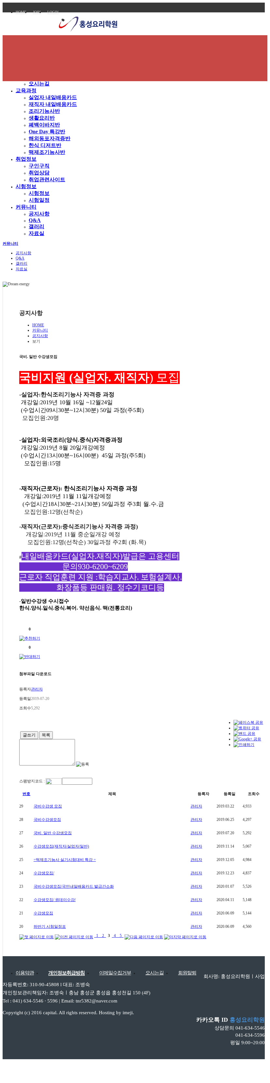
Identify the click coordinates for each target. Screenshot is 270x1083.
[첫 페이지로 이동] (36, 935)
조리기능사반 (44, 111)
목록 (46, 735)
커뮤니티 (26, 207)
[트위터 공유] (246, 728)
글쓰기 (29, 735)
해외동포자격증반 (49, 138)
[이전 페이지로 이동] (74, 935)
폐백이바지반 (44, 124)
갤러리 (36, 226)
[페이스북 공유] (248, 722)
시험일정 (39, 200)
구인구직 (39, 166)
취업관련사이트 (47, 179)
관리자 (196, 806)
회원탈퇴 (187, 972)
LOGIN (53, 12)
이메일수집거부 (115, 972)
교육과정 (26, 90)
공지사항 (39, 213)
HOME (21, 12)
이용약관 (25, 972)
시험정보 (26, 186)
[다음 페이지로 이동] (144, 935)
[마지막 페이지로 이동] (185, 935)
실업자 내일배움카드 (53, 97)
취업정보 (26, 159)
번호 (26, 794)
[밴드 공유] (244, 733)
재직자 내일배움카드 (53, 104)
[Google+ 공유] (247, 739)
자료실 (36, 233)
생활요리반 (42, 118)
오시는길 (39, 83)
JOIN (37, 12)
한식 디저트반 (45, 145)
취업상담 (39, 172)
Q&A (35, 220)
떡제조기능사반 (47, 152)
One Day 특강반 (47, 131)
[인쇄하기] (243, 744)
